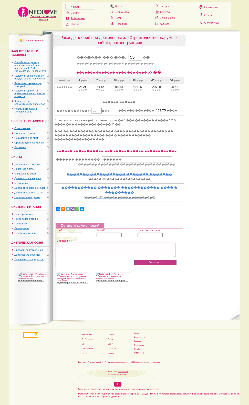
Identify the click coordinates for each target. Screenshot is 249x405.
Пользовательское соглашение (146, 362)
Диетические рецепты (27, 254)
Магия (110, 344)
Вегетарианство (23, 214)
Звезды (164, 6)
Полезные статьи (24, 133)
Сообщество (87, 339)
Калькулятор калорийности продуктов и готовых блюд (30, 77)
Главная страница (33, 40)
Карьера (164, 23)
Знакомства (122, 12)
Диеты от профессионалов (30, 187)
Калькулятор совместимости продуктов (29, 102)
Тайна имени (78, 18)
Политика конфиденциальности (118, 362)
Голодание (20, 223)
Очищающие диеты (25, 173)
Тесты (118, 17)
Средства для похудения (29, 142)
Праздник (121, 23)
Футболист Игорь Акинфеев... (112, 280)
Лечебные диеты (24, 168)
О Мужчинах (211, 22)
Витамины (20, 147)
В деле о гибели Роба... (31, 280)
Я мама (75, 24)
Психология (211, 7)
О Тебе (208, 15)
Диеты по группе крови (27, 178)
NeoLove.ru (123, 372)
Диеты (118, 6)
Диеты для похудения (27, 164)
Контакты (82, 362)
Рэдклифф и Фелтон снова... (72, 282)
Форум (75, 6)
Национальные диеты (27, 197)
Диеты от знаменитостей (28, 192)
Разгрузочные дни (25, 233)
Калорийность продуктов (29, 259)
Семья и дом (167, 17)
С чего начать (22, 128)
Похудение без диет (26, 137)
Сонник (75, 12)
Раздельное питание (26, 218)
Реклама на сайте (95, 362)
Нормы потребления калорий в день (26, 110)
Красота (165, 12)
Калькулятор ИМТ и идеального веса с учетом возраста (29, 93)
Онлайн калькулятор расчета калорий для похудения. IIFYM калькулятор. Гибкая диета (30, 66)
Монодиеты (21, 183)
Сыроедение (21, 228)
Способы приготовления (28, 249)
